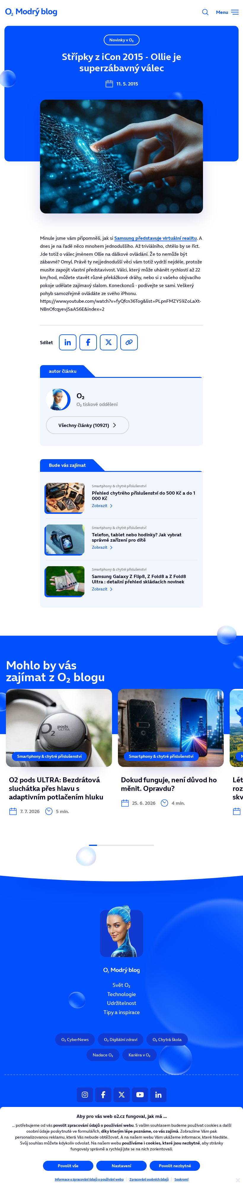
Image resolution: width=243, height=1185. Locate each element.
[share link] (129, 342)
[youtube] (140, 1095)
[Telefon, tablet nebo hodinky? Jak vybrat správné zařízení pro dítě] (121, 539)
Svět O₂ (121, 985)
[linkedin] (67, 342)
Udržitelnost (121, 1003)
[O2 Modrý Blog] (31, 12)
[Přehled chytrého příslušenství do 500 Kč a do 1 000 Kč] (121, 500)
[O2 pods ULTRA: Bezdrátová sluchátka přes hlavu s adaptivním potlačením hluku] (59, 752)
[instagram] (85, 1095)
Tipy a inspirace (121, 1012)
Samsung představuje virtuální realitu (155, 238)
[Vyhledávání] (205, 12)
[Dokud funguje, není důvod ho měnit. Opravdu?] (171, 748)
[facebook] (88, 342)
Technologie (121, 994)
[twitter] (108, 342)
